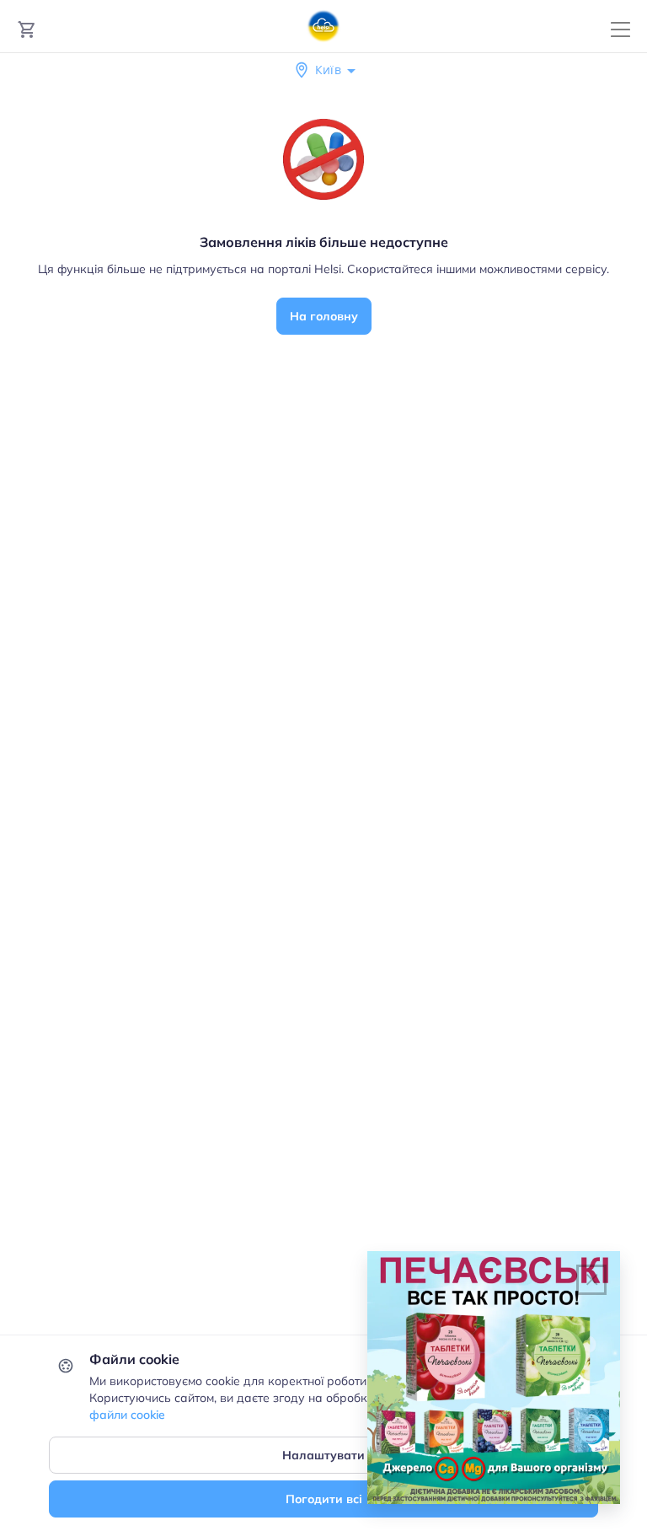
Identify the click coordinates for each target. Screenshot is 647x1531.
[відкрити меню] (620, 30)
